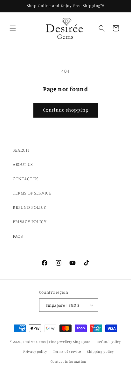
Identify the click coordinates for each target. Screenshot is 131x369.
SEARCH (21, 150)
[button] (13, 28)
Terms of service (67, 351)
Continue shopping (65, 110)
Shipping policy (100, 351)
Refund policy (109, 341)
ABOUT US (23, 164)
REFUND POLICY (29, 207)
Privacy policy (35, 351)
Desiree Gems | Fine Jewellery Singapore (56, 341)
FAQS (18, 236)
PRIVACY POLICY (29, 221)
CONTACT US (25, 178)
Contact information (68, 361)
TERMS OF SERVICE (32, 192)
